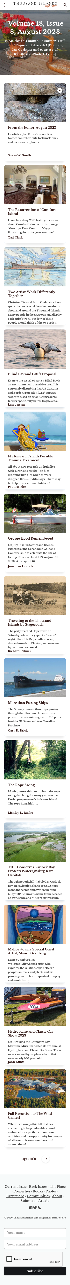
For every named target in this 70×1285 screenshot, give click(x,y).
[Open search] (65, 5)
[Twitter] (35, 1208)
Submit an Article (35, 1201)
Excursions (15, 1196)
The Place (58, 1187)
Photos (51, 1191)
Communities (38, 1196)
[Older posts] (46, 1159)
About (57, 1196)
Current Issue (15, 1187)
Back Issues (38, 1187)
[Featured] (59, 90)
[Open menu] (5, 5)
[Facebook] (31, 1208)
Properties (21, 1191)
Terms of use (59, 1217)
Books (38, 1191)
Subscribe (35, 1271)
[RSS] (39, 1208)
